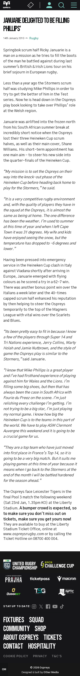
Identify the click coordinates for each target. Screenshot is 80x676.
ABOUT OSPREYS (21, 637)
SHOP (40, 628)
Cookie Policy (15, 656)
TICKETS (52, 637)
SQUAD (36, 620)
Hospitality (42, 646)
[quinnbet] (13, 592)
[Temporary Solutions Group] (40, 592)
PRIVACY (40, 656)
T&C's (57, 656)
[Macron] (66, 578)
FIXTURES (13, 620)
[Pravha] (13, 579)
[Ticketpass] (40, 579)
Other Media (51, 672)
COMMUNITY (16, 628)
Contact (13, 646)
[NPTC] (66, 592)
